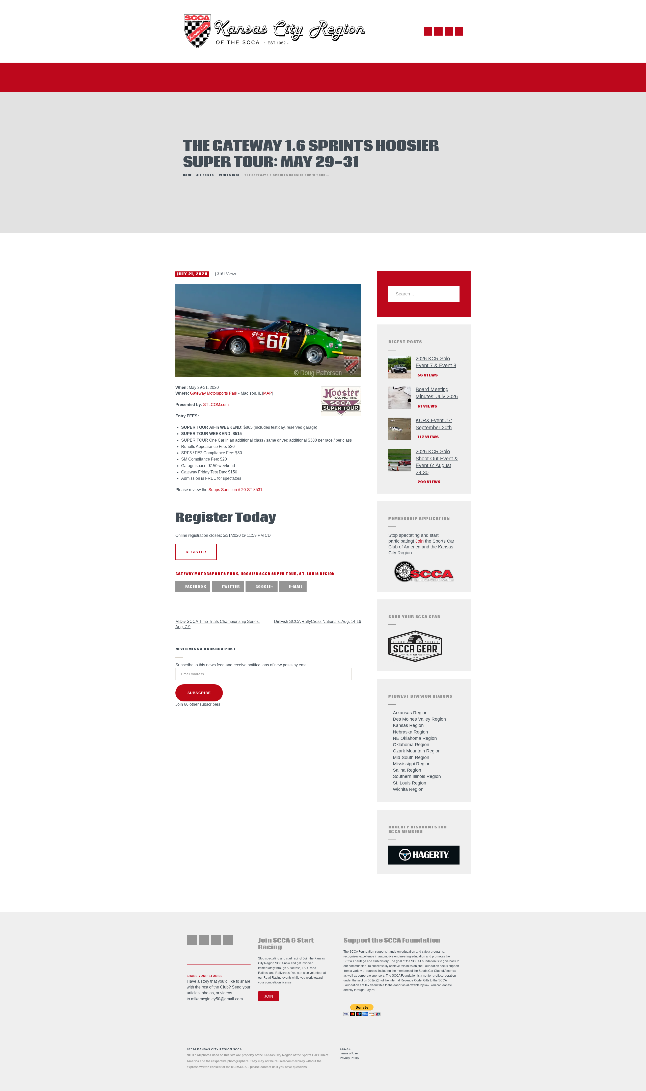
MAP (267, 393)
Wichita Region (408, 789)
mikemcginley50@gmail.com (217, 999)
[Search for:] (424, 293)
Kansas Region (408, 725)
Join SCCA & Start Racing (286, 944)
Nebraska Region (410, 731)
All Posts (205, 175)
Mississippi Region (411, 763)
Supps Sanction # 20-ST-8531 (235, 490)
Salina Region (407, 770)
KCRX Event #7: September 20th (434, 424)
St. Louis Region (317, 574)
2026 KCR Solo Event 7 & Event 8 (436, 362)
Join (419, 541)
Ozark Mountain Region (417, 750)
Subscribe (199, 693)
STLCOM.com (216, 404)
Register (196, 552)
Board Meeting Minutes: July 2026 (437, 393)
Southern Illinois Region (417, 776)
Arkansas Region (410, 712)
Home (187, 175)
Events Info (229, 175)
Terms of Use (349, 1053)
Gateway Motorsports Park (213, 393)
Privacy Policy (349, 1058)
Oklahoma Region (411, 744)
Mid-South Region (411, 757)
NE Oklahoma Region (415, 738)
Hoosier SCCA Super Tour (268, 574)
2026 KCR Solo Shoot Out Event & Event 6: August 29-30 (437, 462)
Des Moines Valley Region (419, 719)
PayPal (370, 990)
